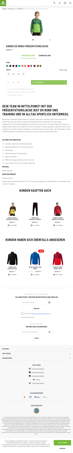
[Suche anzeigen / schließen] (32, 3)
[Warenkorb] (65, 3)
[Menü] (70, 3)
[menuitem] (70, 3)
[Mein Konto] (60, 3)
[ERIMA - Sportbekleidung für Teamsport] (3, 4)
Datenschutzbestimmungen (40, 313)
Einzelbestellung (28, 56)
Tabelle (61, 70)
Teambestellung (45, 56)
